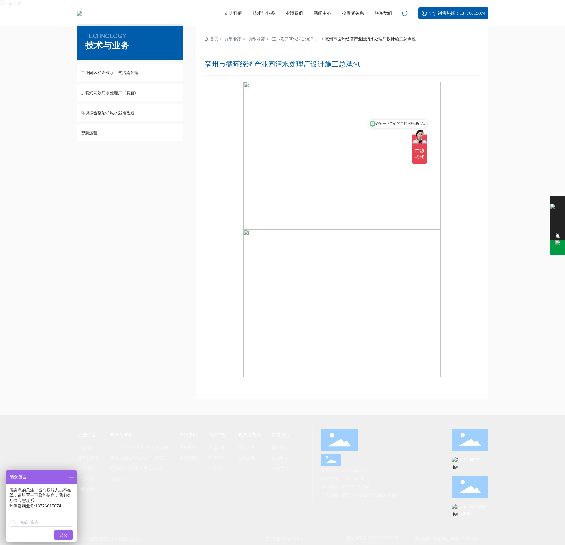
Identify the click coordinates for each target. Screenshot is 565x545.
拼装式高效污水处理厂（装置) (108, 92)
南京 (455, 538)
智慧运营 (89, 132)
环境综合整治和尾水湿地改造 (107, 112)
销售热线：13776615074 (344, 470)
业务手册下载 (469, 460)
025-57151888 (355, 486)
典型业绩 (233, 39)
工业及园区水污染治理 (292, 39)
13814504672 (355, 478)
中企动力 (442, 538)
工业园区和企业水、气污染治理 (110, 72)
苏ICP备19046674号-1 (286, 538)
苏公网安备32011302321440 (373, 538)
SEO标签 (470, 538)
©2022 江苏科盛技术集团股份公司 (108, 538)
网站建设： (423, 539)
